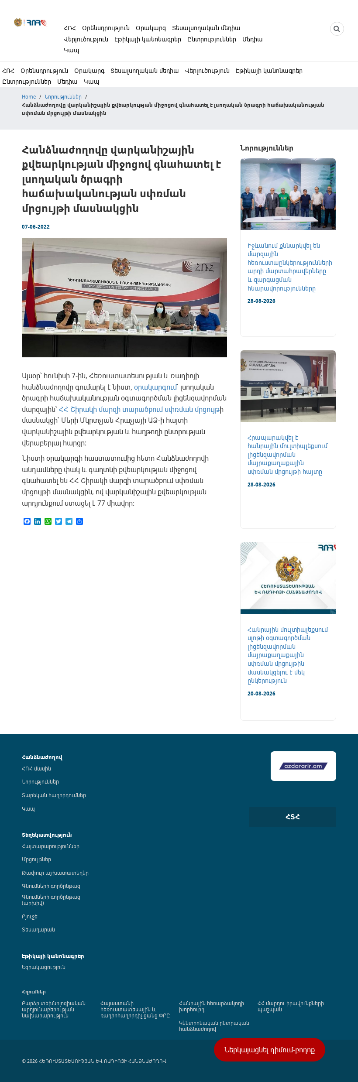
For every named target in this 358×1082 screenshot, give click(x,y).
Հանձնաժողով (42, 757)
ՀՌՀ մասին (36, 768)
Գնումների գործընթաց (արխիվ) (51, 900)
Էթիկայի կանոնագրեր (147, 39)
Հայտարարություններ (50, 846)
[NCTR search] (337, 29)
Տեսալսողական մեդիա (206, 28)
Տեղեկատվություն (47, 835)
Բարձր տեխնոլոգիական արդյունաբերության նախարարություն (54, 1009)
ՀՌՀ (70, 28)
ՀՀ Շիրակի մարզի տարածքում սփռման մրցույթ (139, 409)
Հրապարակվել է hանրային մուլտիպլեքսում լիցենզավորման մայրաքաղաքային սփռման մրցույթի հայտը (287, 454)
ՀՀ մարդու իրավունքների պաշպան (291, 1006)
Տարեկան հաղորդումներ (54, 795)
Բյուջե (30, 916)
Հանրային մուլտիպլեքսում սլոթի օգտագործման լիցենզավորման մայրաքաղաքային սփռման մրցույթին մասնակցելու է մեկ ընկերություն (288, 655)
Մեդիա (252, 39)
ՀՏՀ (293, 817)
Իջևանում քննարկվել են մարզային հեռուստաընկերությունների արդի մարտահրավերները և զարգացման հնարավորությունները (290, 266)
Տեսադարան (38, 929)
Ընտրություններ (211, 39)
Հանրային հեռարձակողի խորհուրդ (211, 1006)
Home (29, 96)
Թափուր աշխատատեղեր (55, 873)
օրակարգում (155, 387)
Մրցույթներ (36, 859)
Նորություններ (63, 96)
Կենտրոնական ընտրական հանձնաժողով (214, 1026)
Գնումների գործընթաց (51, 886)
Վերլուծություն (86, 39)
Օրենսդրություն (106, 28)
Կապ (71, 50)
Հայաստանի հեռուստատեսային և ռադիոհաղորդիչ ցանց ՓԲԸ (135, 1009)
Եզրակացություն (43, 967)
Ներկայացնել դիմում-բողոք (269, 1050)
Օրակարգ (151, 28)
